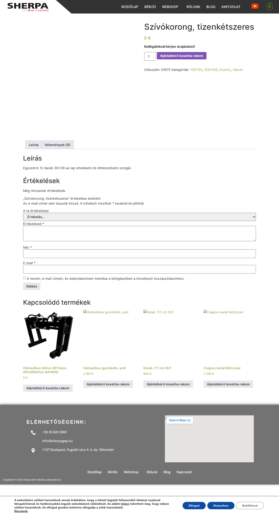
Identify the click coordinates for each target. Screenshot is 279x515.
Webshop (170, 7)
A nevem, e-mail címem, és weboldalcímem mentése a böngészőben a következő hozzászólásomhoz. (105, 278)
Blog (210, 7)
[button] (171, 6)
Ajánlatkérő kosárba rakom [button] (47, 388)
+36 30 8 (48, 432)
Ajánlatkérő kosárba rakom (181, 56)
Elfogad (194, 505)
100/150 (196, 70)
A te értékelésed (36, 210)
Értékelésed (33, 223)
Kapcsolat (231, 7)
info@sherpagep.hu (57, 441)
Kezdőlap (129, 7)
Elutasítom (220, 505)
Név (27, 247)
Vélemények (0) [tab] (57, 145)
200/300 (211, 70)
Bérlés (150, 7)
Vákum (238, 70)
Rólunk (193, 7)
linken (125, 503)
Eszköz (225, 70)
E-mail (29, 263)
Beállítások (250, 505)
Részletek (21, 511)
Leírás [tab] (34, 145)
